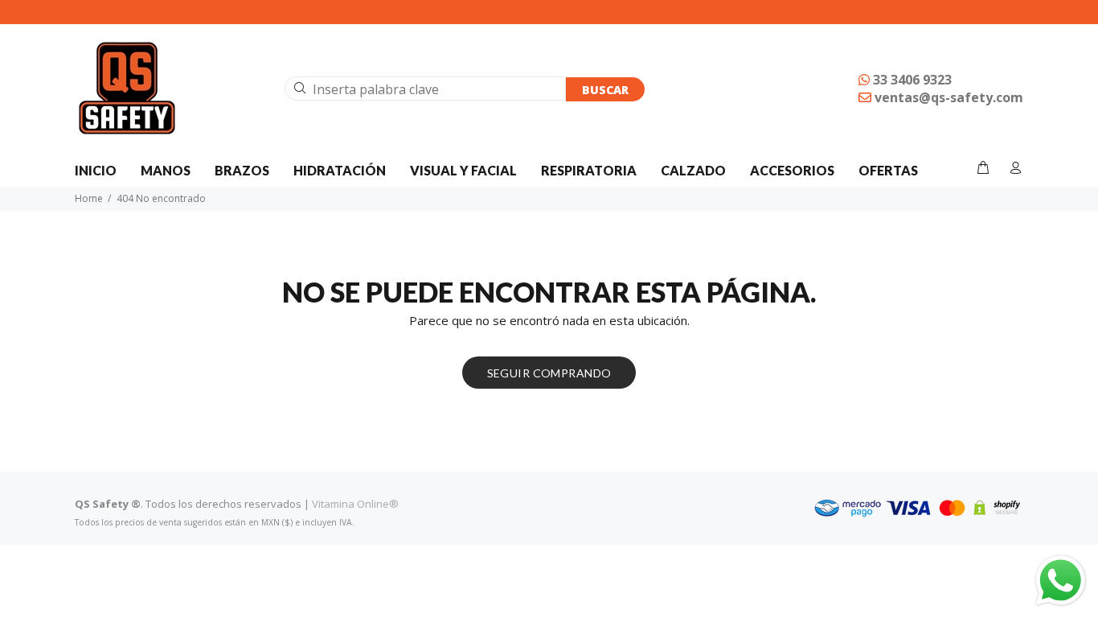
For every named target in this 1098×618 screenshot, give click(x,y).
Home (89, 198)
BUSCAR (605, 89)
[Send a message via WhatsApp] (1060, 580)
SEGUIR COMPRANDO (549, 373)
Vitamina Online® (355, 503)
